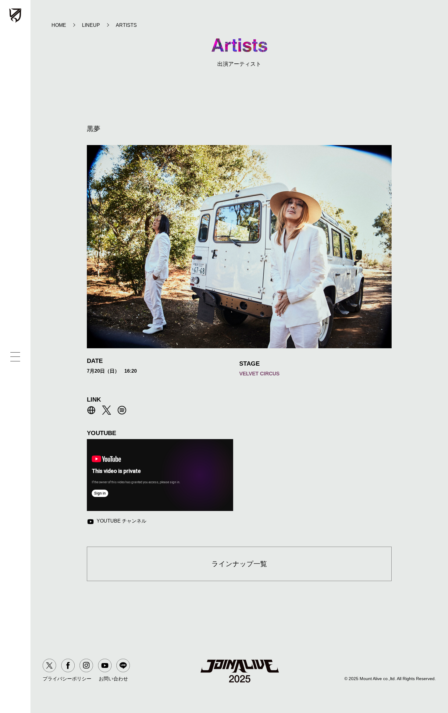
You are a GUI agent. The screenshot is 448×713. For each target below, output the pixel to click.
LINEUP (91, 25)
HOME (59, 25)
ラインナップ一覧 (239, 564)
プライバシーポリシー (67, 678)
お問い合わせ (113, 678)
